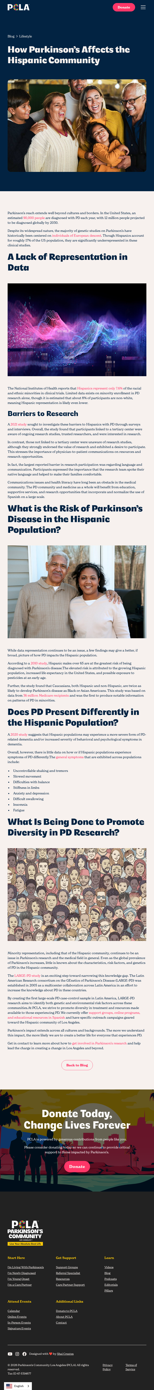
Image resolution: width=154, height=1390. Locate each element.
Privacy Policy (108, 1367)
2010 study (39, 663)
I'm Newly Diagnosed (22, 1273)
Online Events (17, 1316)
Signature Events (19, 1328)
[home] (18, 7)
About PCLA (64, 1316)
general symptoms (70, 757)
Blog (107, 1273)
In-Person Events (19, 1322)
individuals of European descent (76, 235)
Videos (108, 1267)
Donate (124, 7)
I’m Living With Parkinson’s (26, 1267)
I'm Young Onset (18, 1279)
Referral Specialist (68, 1273)
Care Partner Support (70, 1284)
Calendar (14, 1311)
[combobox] (18, 1386)
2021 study (18, 424)
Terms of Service (131, 1367)
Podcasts (110, 1279)
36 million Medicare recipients (46, 695)
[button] (142, 7)
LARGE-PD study (27, 976)
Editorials (111, 1284)
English (19, 1386)
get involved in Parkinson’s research (99, 1043)
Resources (63, 1279)
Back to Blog (77, 1065)
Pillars (108, 1290)
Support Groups (67, 1267)
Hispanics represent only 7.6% (100, 388)
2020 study (18, 734)
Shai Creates (65, 1353)
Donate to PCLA (66, 1311)
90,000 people (34, 218)
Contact (61, 1322)
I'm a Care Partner (20, 1284)
